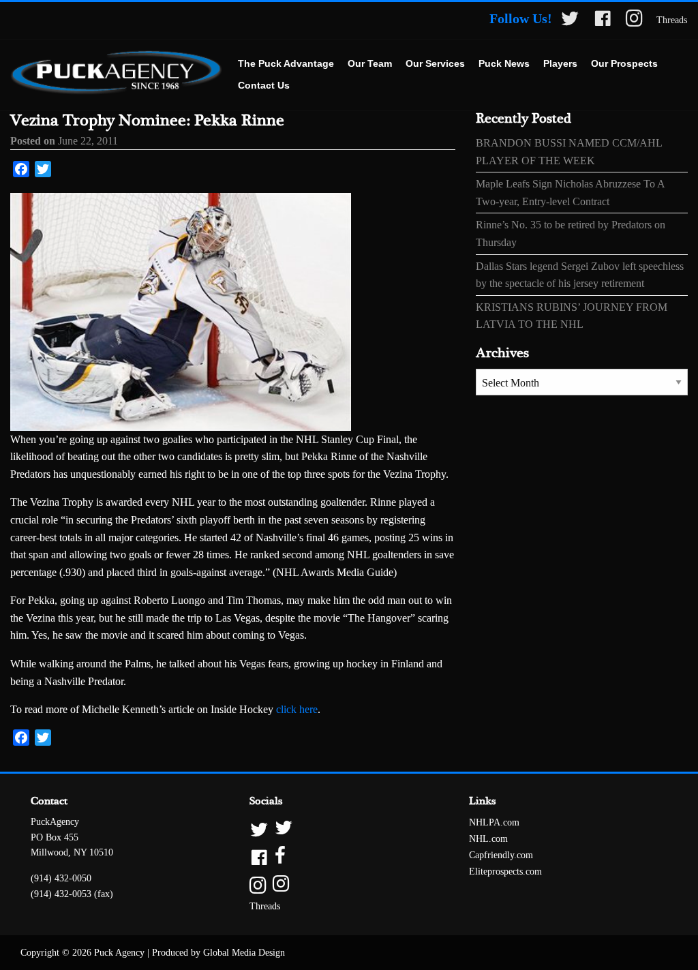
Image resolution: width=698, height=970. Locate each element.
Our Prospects (624, 63)
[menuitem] (285, 64)
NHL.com (488, 839)
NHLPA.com (494, 822)
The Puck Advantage (286, 63)
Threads (671, 20)
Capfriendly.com (501, 855)
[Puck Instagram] (634, 20)
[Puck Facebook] (603, 20)
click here (297, 709)
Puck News (504, 63)
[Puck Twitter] (570, 20)
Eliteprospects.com (505, 871)
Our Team (370, 63)
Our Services (435, 63)
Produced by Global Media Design (218, 953)
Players (560, 63)
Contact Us (264, 85)
